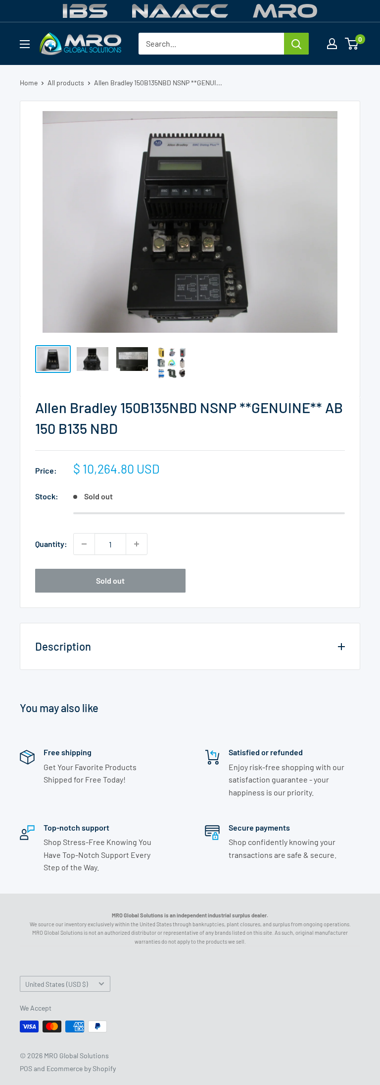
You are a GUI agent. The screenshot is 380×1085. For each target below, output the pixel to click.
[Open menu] (25, 44)
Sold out (110, 580)
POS (26, 1068)
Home (29, 82)
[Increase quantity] (136, 544)
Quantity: (51, 543)
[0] (352, 44)
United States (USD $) (56, 984)
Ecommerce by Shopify (81, 1068)
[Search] (296, 44)
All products (66, 82)
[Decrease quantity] (84, 544)
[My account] (332, 43)
